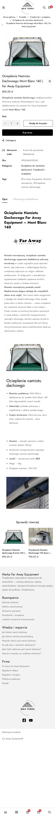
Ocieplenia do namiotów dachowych (28, 20)
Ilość (4, 116)
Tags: (4, 179)
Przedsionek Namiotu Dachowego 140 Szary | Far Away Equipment (41, 552)
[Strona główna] (5, 812)
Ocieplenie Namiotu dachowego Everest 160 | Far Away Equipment (13, 552)
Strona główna (9, 17)
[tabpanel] (27, 360)
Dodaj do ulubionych (50, 81)
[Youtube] (31, 720)
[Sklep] (16, 812)
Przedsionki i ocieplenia (40, 17)
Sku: (4, 160)
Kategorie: (7, 165)
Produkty (22, 17)
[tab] (4, 199)
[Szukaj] (44, 7)
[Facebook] (24, 720)
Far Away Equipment (32, 179)
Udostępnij (11, 140)
